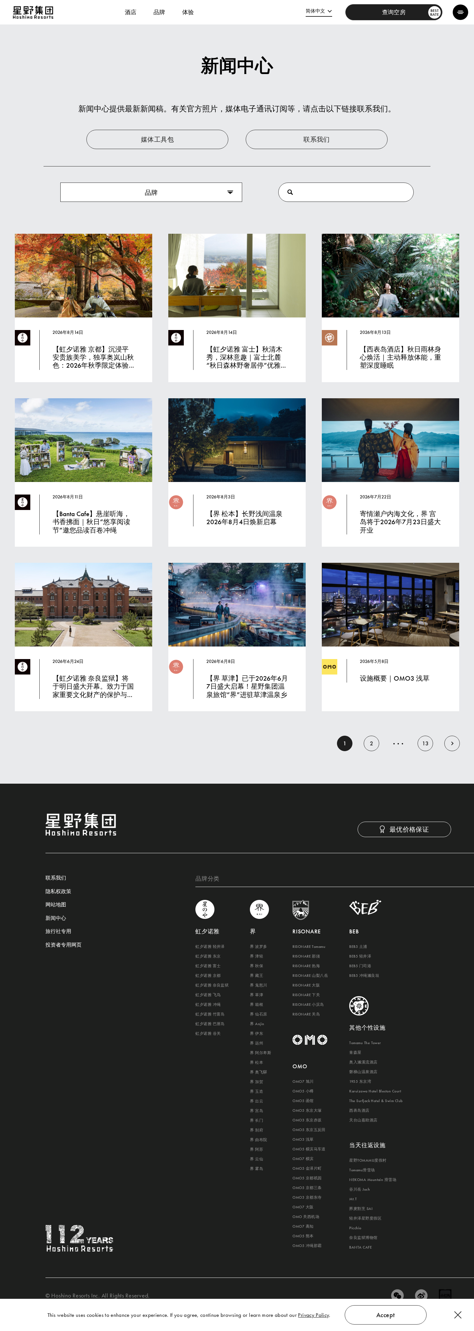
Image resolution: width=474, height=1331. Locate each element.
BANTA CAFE (360, 1247)
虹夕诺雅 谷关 (208, 1033)
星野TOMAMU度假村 (367, 1160)
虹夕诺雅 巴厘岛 (210, 1023)
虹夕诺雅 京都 (208, 975)
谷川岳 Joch (359, 1189)
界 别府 (256, 1130)
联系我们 (55, 878)
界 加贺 (256, 1081)
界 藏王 (256, 975)
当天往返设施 (367, 1145)
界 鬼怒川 (258, 985)
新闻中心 (55, 918)
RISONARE (306, 931)
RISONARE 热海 (306, 965)
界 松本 (256, 1062)
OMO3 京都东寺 (306, 1197)
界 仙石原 (258, 1014)
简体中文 (315, 11)
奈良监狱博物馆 (363, 1237)
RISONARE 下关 (306, 994)
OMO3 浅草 (302, 1139)
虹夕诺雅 (207, 931)
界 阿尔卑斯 (260, 1052)
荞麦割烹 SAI (360, 1208)
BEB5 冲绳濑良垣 (364, 975)
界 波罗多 (258, 946)
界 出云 (256, 1101)
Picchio (355, 1228)
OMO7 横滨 (302, 1158)
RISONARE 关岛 (306, 1014)
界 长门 (256, 1120)
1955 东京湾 (360, 1081)
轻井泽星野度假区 (365, 1218)
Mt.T (353, 1199)
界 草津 (256, 994)
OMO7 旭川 (302, 1081)
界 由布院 (258, 1139)
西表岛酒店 (359, 1110)
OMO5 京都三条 (306, 1187)
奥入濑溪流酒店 (363, 1062)
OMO (299, 1066)
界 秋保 (256, 965)
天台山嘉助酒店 (363, 1120)
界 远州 (256, 1043)
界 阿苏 (256, 1149)
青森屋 (355, 1052)
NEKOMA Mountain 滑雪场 (372, 1179)
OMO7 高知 (302, 1226)
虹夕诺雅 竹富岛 (210, 1014)
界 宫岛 (256, 1110)
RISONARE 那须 (306, 956)
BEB (354, 931)
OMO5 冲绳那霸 (306, 1245)
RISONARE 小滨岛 (308, 1004)
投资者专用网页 (63, 945)
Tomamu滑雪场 (362, 1170)
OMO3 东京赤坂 (306, 1120)
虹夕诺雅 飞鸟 (208, 994)
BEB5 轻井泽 (360, 956)
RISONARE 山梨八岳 (310, 975)
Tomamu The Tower (365, 1042)
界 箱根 (256, 1004)
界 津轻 (256, 956)
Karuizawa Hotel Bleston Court (375, 1091)
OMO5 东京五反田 (309, 1129)
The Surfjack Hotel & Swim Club (375, 1100)
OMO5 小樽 (302, 1091)
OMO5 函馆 (302, 1100)
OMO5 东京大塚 (306, 1110)
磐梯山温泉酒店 (363, 1071)
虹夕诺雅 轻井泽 (210, 946)
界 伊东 (256, 1033)
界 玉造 (256, 1091)
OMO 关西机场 (305, 1216)
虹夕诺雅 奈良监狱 (212, 985)
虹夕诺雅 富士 (208, 965)
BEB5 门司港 (360, 965)
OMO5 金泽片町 (306, 1168)
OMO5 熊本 (302, 1236)
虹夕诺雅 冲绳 (208, 1004)
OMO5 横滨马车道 (309, 1149)
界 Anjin (257, 1023)
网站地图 (55, 905)
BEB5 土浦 (358, 946)
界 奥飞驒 (258, 1072)
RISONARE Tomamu (308, 946)
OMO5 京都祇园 (306, 1178)
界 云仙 (256, 1159)
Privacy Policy (313, 1314)
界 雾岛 (256, 1168)
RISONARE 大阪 (306, 985)
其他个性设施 (367, 1027)
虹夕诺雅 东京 (208, 956)
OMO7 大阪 (302, 1207)
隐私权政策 (58, 891)
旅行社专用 (58, 931)
